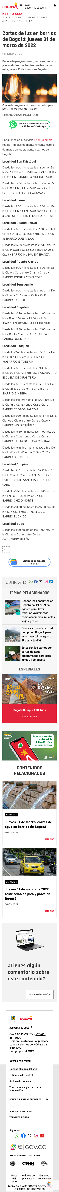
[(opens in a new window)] (45, 582)
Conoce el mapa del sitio (23, 1068)
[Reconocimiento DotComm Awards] (28, 1163)
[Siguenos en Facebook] (17, 1135)
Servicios (17, 13)
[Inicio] (10, 5)
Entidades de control (21, 1075)
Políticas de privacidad (28, 1177)
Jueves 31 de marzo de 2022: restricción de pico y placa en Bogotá (27, 894)
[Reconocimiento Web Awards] (45, 1163)
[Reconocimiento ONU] (12, 1163)
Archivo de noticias (20, 1081)
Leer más (49, 839)
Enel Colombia (43, 139)
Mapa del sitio (14, 1178)
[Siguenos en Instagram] (36, 1135)
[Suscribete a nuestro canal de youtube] (42, 1135)
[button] (30, 582)
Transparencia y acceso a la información (25, 1089)
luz (6, 549)
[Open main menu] (21, 5)
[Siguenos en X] (29, 1135)
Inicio (5, 13)
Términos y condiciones (45, 1177)
